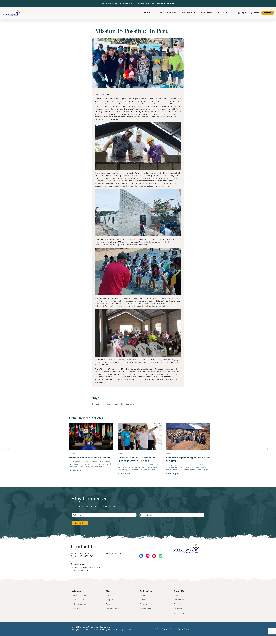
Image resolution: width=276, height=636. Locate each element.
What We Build (188, 13)
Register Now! (167, 3)
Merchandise (145, 608)
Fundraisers (111, 604)
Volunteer (147, 13)
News (142, 595)
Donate (267, 13)
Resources (76, 608)
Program (109, 600)
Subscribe (80, 523)
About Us (171, 13)
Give (160, 13)
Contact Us (222, 13)
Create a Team (78, 600)
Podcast (143, 604)
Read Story (74, 470)
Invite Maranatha (181, 613)
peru (97, 404)
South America (112, 404)
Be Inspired (206, 13)
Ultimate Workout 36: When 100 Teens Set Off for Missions (137, 459)
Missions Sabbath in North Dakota (90, 457)
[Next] (270, 449)
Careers (177, 604)
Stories (143, 600)
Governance (179, 608)
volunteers (130, 404)
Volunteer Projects (80, 595)
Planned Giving (112, 608)
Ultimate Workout (80, 604)
